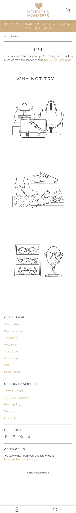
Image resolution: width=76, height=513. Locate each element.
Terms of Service (14, 391)
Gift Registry (11, 358)
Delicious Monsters (41, 473)
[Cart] (68, 10)
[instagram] (14, 437)
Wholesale (10, 344)
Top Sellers (10, 338)
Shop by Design (13, 331)
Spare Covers (12, 351)
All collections (12, 36)
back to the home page (57, 60)
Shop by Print (12, 324)
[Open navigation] (8, 10)
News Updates (13, 371)
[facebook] (6, 437)
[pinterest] (21, 437)
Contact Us (10, 418)
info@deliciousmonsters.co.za (21, 459)
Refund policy (12, 404)
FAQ (6, 365)
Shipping (9, 411)
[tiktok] (29, 437)
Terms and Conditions (16, 397)
